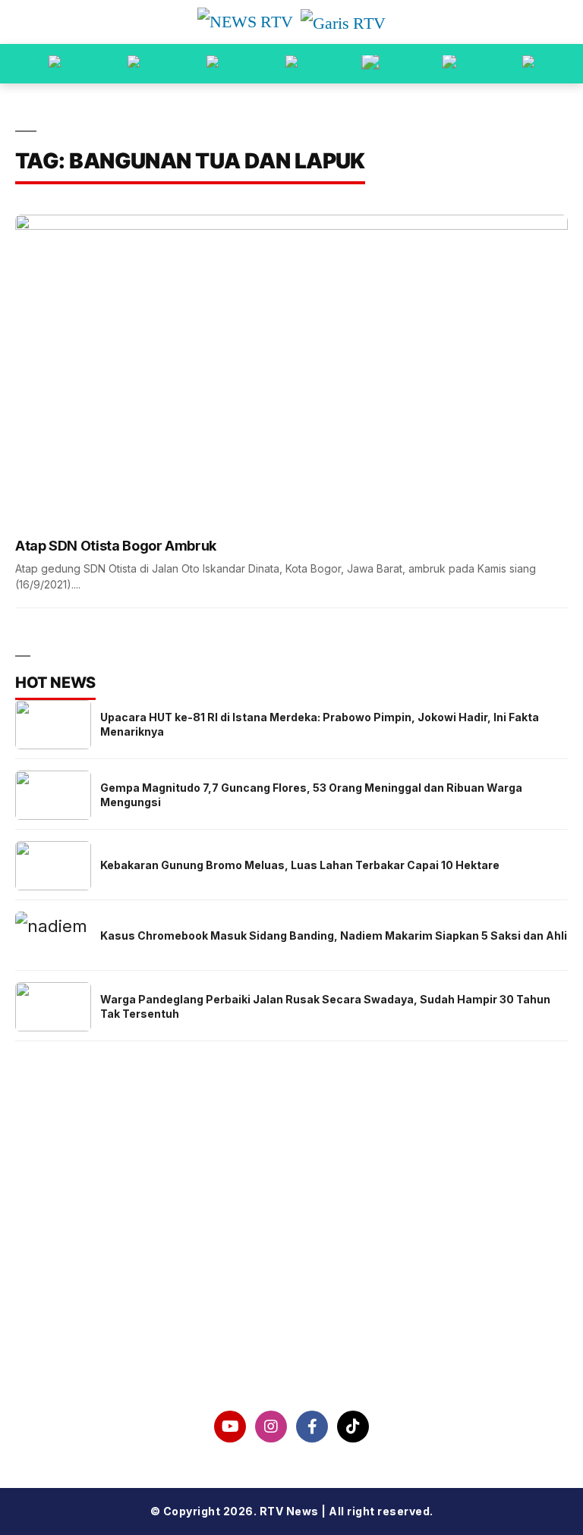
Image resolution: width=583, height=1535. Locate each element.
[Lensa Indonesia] (54, 63)
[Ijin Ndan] (133, 63)
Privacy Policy (292, 1277)
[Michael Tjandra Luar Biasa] (212, 63)
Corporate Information (292, 1238)
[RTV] (528, 63)
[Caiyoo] (291, 63)
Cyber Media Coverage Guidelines (291, 1316)
